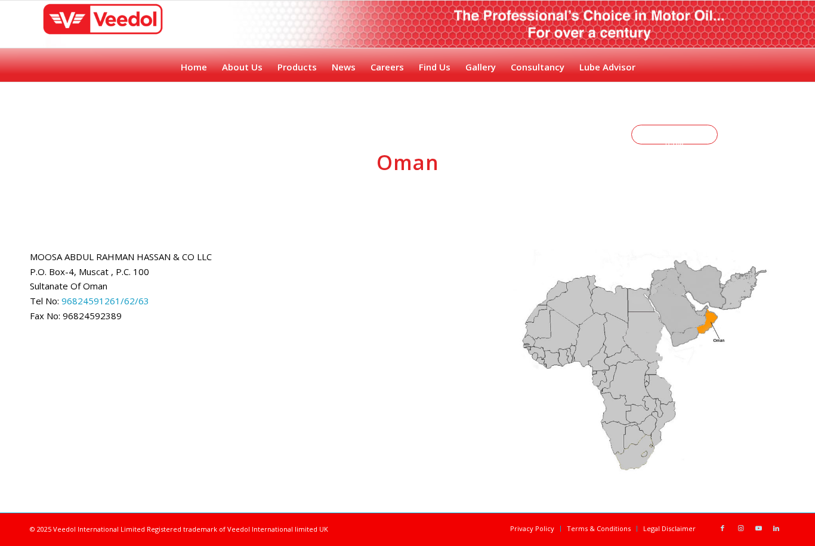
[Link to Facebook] (722, 528)
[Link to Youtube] (758, 528)
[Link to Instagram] (740, 528)
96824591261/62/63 (104, 301)
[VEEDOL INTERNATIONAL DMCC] (106, 36)
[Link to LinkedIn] (776, 528)
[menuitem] (193, 63)
